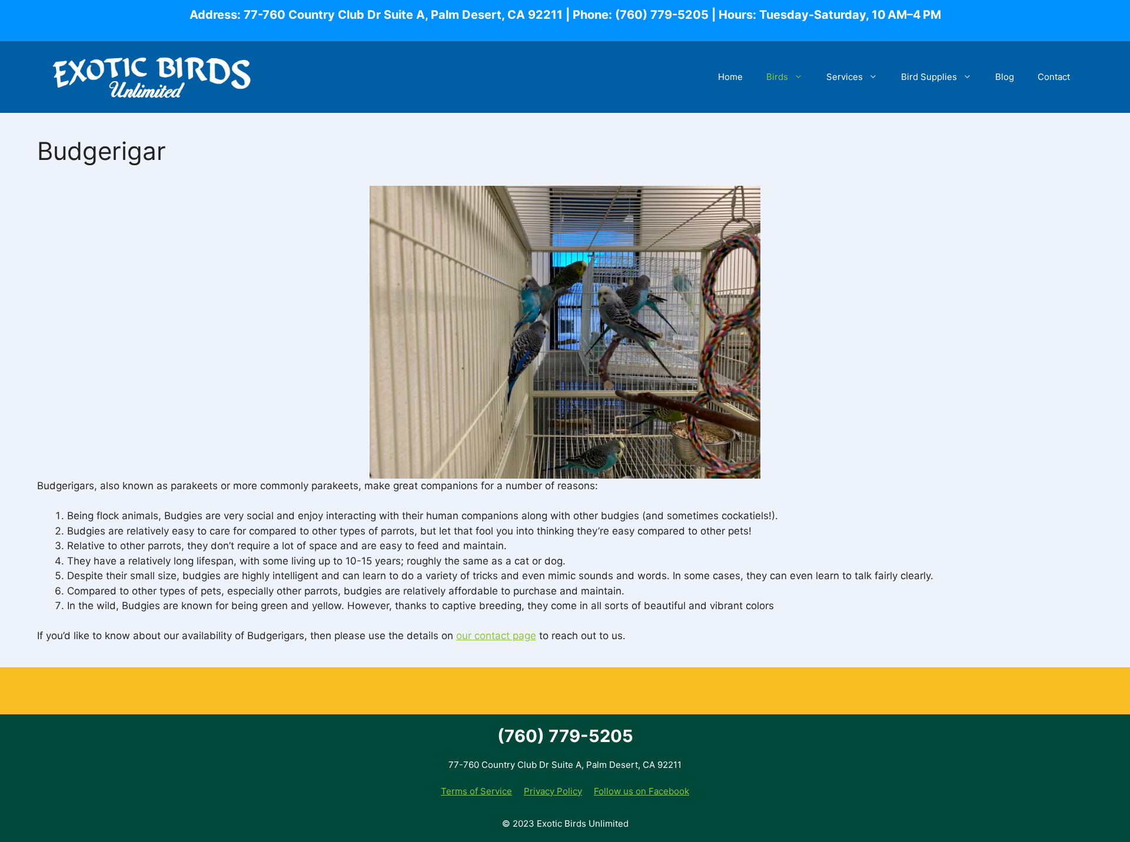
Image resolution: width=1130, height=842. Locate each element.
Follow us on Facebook (641, 791)
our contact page (496, 635)
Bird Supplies (929, 76)
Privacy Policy (553, 791)
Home (730, 76)
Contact (1054, 76)
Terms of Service (476, 791)
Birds (777, 76)
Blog (1004, 76)
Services (844, 76)
